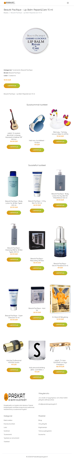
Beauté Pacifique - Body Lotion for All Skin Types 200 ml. (13, 203)
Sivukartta (41, 434)
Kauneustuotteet (9, 424)
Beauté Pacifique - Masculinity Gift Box (37, 260)
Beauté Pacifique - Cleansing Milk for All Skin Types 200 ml (14, 250)
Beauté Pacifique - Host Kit (37, 309)
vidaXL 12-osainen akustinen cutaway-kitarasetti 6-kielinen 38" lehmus (14, 136)
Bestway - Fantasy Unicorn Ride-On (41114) (60, 133)
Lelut (5, 427)
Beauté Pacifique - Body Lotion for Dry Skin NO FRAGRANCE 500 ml (60, 196)
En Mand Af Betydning (60, 317)
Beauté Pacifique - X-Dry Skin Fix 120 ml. (37, 202)
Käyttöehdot (42, 427)
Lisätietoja (12, 86)
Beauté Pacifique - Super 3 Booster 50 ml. (14, 317)
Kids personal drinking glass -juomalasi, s (37, 369)
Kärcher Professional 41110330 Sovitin (14, 361)
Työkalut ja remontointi (11, 438)
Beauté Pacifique (26, 70)
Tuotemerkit (16, 70)
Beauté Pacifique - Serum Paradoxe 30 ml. (60, 265)
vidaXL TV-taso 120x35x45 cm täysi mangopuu (60, 362)
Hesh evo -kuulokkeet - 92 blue (37, 141)
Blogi (40, 420)
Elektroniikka (8, 420)
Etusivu (6, 13)
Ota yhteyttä (42, 424)
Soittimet (7, 431)
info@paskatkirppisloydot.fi (47, 404)
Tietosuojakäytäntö (45, 431)
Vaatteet (7, 441)
